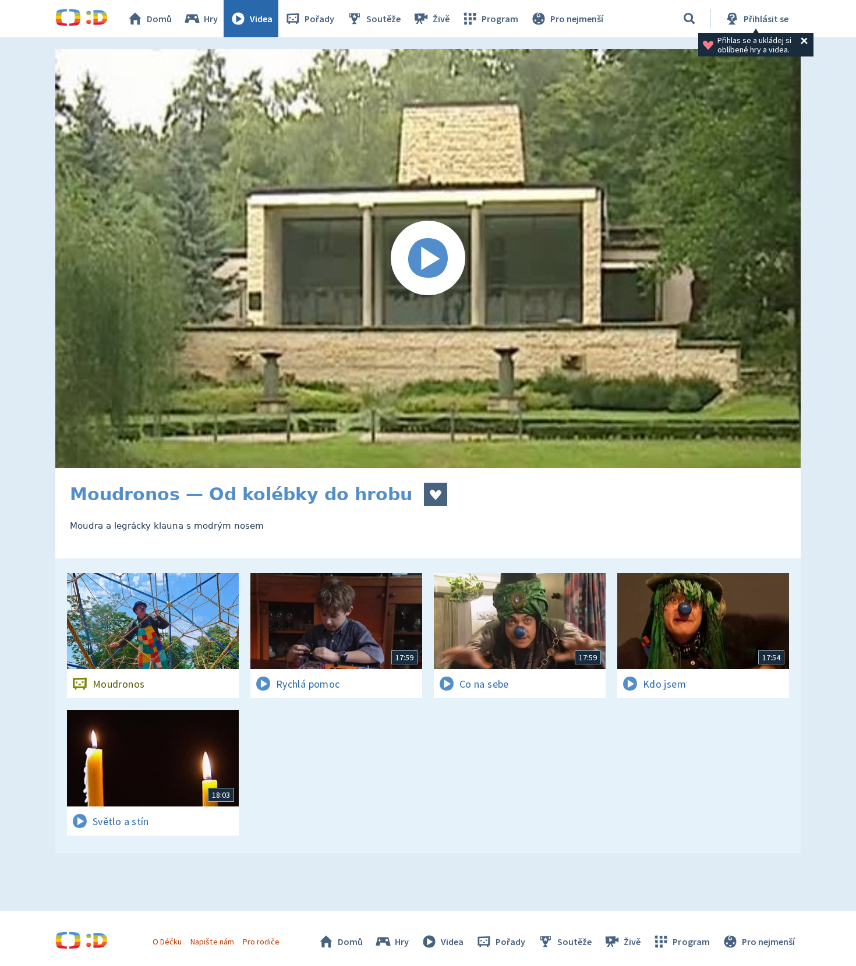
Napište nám (212, 941)
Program (500, 18)
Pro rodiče (261, 941)
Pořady (319, 18)
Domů (159, 18)
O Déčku (167, 941)
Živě (441, 18)
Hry (211, 18)
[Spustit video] (428, 258)
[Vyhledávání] (689, 18)
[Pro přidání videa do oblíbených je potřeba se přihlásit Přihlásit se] (435, 494)
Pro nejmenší (576, 18)
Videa (261, 18)
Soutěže (383, 18)
